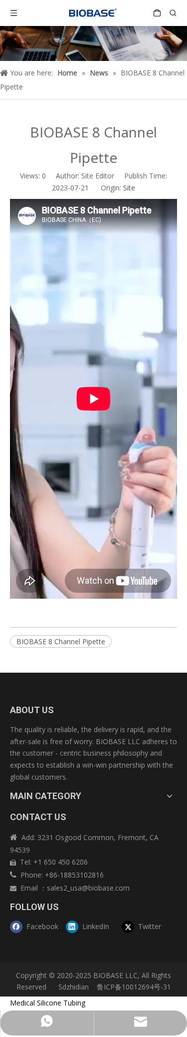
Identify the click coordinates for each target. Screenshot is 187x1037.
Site (129, 187)
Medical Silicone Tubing (47, 1003)
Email (30, 888)
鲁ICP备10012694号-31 (134, 987)
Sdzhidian (72, 987)
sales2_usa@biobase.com (88, 888)
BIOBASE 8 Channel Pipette (60, 641)
